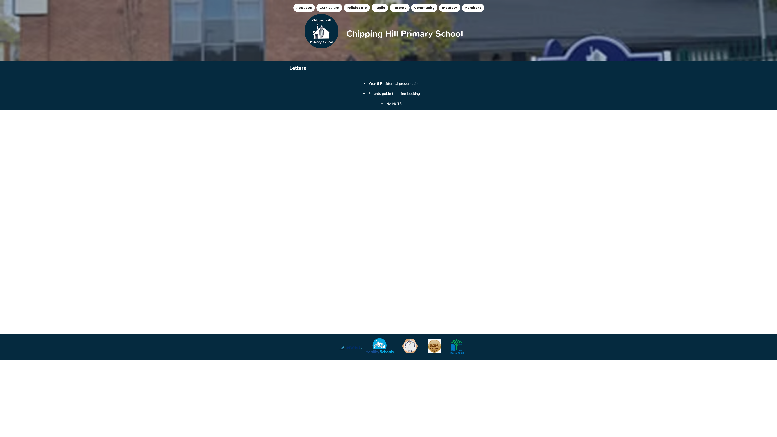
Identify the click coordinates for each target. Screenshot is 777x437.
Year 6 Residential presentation (394, 82)
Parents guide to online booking (394, 92)
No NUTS (394, 102)
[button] (304, 8)
